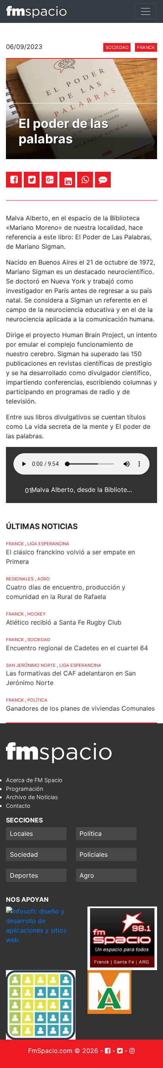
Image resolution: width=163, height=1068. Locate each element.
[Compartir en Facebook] (14, 179)
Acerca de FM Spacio (34, 780)
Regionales (20, 579)
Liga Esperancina (48, 543)
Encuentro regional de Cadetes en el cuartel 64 (77, 648)
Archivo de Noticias (32, 797)
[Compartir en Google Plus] (49, 179)
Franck (146, 47)
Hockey (36, 614)
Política (37, 700)
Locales (21, 833)
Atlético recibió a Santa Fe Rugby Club (63, 622)
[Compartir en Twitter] (32, 179)
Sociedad (117, 47)
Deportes (24, 875)
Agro (43, 579)
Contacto (18, 805)
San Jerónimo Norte (31, 665)
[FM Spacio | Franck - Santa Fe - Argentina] (36, 11)
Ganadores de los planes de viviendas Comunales (80, 708)
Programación (24, 788)
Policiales (94, 854)
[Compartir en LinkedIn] (68, 181)
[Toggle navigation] (146, 11)
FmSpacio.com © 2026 (63, 1051)
